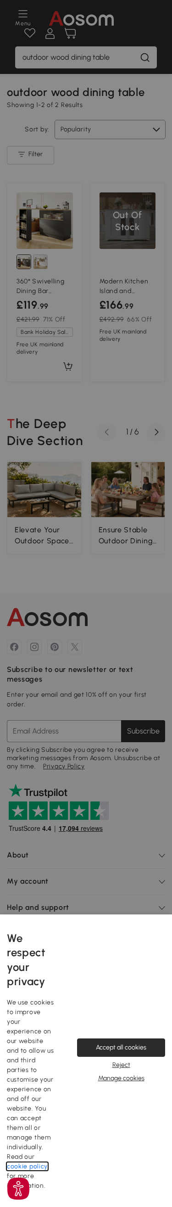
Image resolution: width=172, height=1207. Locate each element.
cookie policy (27, 1166)
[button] (18, 1188)
